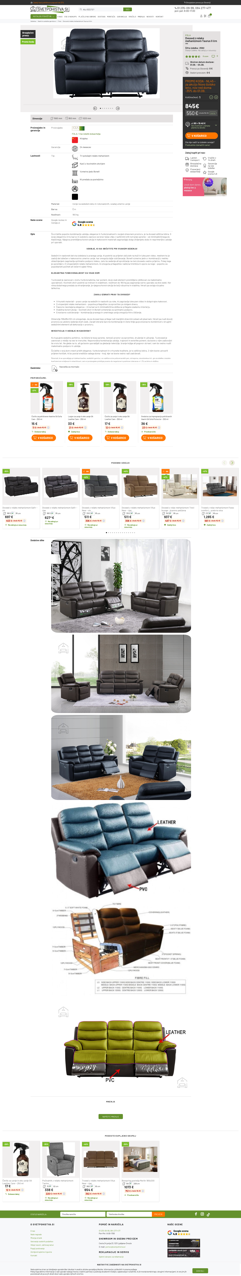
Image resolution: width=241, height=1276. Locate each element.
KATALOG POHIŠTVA (42, 16)
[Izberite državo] (205, 16)
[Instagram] (202, 1213)
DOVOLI (200, 1270)
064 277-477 (203, 8)
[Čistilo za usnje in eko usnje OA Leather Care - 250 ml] (120, 397)
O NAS (60, 17)
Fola (59, 21)
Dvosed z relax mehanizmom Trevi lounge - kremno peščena (178, 509)
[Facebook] (196, 1213)
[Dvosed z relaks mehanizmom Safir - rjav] (61, 486)
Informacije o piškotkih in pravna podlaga (120, 1269)
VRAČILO (132, 17)
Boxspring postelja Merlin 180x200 (138, 1180)
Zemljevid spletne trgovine (41, 1252)
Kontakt (34, 1255)
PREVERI (158, 1214)
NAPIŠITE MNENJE (110, 1117)
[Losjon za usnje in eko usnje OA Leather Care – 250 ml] (83, 397)
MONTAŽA (111, 17)
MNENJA (141, 17)
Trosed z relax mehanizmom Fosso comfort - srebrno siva (217, 509)
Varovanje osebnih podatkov (42, 1241)
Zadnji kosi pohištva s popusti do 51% (48, 2)
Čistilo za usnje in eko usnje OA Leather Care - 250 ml (17, 1182)
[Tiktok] (208, 1214)
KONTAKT (160, 17)
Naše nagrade (36, 1234)
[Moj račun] (201, 16)
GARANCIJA (122, 17)
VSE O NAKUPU (70, 17)
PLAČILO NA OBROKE (87, 17)
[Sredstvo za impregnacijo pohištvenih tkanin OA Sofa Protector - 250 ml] (156, 397)
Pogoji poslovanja (37, 1248)
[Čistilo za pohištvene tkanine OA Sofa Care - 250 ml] (47, 397)
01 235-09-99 (185, 8)
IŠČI (127, 9)
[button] (95, 108)
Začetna (33, 21)
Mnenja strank (36, 1238)
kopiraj (212, 113)
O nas (33, 1231)
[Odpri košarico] (209, 16)
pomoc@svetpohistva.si (116, 1247)
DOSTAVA (101, 17)
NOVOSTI (150, 17)
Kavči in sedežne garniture (47, 21)
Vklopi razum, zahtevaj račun (42, 1245)
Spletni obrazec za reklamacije (111, 1257)
